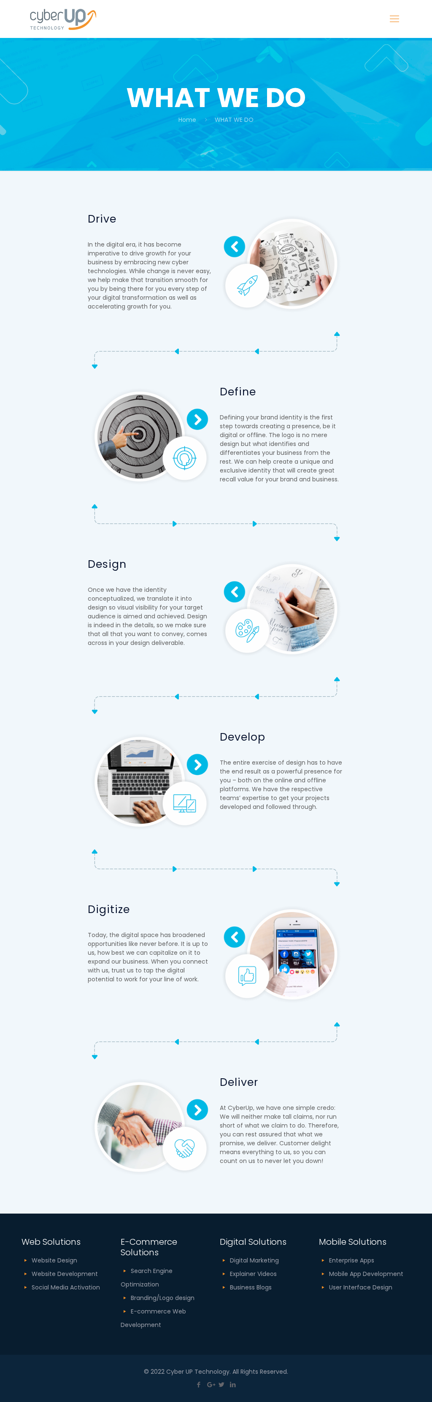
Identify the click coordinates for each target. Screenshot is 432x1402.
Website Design (54, 1260)
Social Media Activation (66, 1287)
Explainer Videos (253, 1274)
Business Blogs (251, 1287)
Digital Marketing (254, 1260)
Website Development (65, 1274)
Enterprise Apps (351, 1260)
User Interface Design (360, 1287)
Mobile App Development (366, 1274)
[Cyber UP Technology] (63, 19)
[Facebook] (198, 1384)
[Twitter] (221, 1384)
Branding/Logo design (162, 1298)
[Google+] (210, 1384)
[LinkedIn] (233, 1384)
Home (187, 119)
